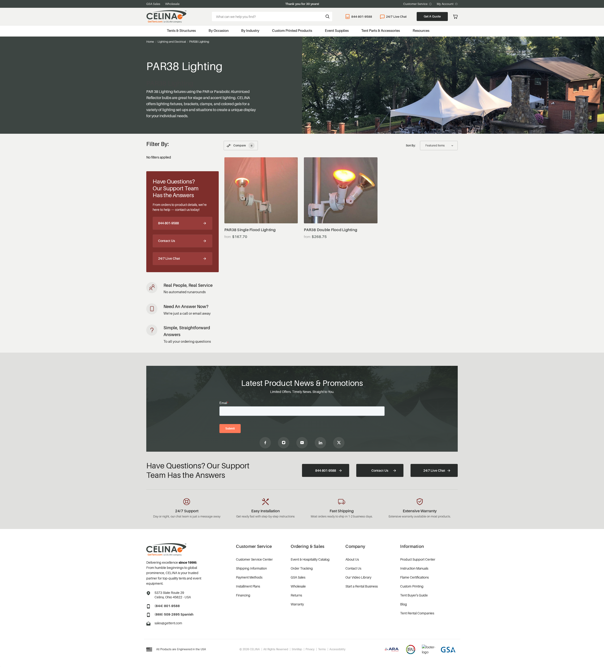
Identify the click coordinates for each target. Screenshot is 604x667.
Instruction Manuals (414, 568)
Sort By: (410, 145)
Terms (322, 649)
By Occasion (219, 30)
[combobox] (272, 16)
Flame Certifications (414, 577)
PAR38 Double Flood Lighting (330, 230)
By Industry (250, 30)
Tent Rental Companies (417, 613)
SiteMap (297, 649)
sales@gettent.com (168, 623)
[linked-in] (320, 442)
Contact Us (166, 241)
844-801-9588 (361, 16)
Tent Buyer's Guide (414, 595)
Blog (403, 604)
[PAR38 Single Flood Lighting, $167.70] (261, 190)
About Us (352, 559)
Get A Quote (432, 16)
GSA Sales (153, 4)
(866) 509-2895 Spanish (174, 614)
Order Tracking (302, 568)
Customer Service (415, 4)
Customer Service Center (254, 559)
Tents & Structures (181, 30)
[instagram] (283, 442)
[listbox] (439, 145)
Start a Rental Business (361, 586)
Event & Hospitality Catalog (310, 559)
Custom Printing (412, 586)
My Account (445, 4)
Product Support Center (417, 559)
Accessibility (337, 649)
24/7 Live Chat (396, 16)
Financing (243, 595)
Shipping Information (251, 568)
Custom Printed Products (292, 30)
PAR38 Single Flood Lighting (250, 230)
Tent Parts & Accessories (380, 30)
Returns (296, 595)
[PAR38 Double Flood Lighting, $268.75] (341, 190)
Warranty (297, 604)
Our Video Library (358, 577)
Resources (421, 30)
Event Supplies (337, 30)
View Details (261, 212)
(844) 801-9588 (167, 606)
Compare (242, 145)
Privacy (310, 649)
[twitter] (338, 442)
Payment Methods (249, 577)
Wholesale (172, 4)
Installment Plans (248, 586)
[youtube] (302, 442)
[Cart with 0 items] (455, 16)
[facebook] (265, 442)
